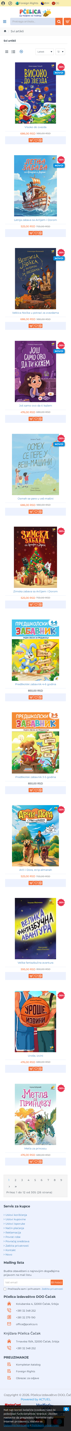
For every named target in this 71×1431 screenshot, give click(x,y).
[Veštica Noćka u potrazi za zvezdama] (35, 278)
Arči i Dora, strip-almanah (35, 870)
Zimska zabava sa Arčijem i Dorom (35, 591)
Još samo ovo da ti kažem (35, 405)
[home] (5, 31)
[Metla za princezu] (35, 1114)
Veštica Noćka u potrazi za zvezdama (35, 312)
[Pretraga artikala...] (59, 21)
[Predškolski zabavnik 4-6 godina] (35, 650)
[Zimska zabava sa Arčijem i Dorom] (35, 557)
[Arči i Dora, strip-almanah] (35, 835)
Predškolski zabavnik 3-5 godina (35, 777)
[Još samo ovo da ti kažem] (35, 371)
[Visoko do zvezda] (35, 93)
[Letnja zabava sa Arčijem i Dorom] (35, 185)
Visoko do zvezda (35, 127)
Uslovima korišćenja (16, 1425)
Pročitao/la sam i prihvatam (35, 1288)
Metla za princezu (35, 1148)
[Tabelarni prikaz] (6, 51)
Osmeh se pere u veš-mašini (36, 498)
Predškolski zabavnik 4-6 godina (35, 684)
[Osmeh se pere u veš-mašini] (35, 464)
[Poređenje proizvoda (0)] (21, 51)
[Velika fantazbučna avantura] (35, 928)
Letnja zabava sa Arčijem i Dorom (35, 220)
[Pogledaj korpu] (67, 21)
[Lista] (13, 52)
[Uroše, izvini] (35, 1021)
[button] (31, 140)
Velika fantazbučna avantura (35, 962)
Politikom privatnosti (45, 1425)
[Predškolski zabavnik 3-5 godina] (35, 743)
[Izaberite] (4, 21)
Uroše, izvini (35, 1055)
